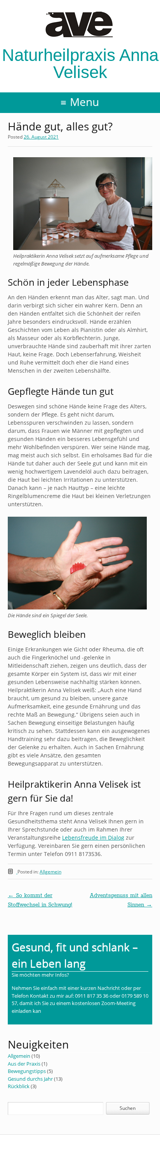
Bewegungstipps (27, 1071)
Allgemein (50, 871)
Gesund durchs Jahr (30, 1078)
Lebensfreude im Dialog (93, 837)
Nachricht (108, 987)
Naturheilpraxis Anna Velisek (80, 63)
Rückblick (19, 1086)
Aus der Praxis (24, 1063)
